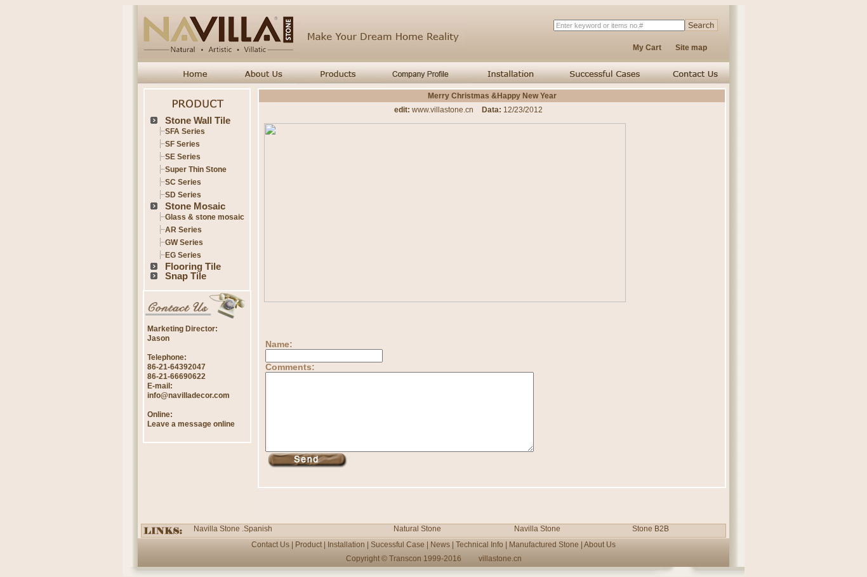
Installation (346, 544)
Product (308, 544)
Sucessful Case (398, 544)
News (440, 544)
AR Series (183, 229)
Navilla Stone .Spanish (233, 528)
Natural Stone (417, 528)
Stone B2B (650, 528)
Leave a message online (191, 424)
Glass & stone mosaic (204, 217)
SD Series (183, 194)
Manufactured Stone (544, 544)
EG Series (183, 255)
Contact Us (270, 544)
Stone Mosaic (195, 206)
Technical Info (479, 544)
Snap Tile (185, 275)
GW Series (184, 242)
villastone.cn (500, 558)
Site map (691, 47)
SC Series (183, 182)
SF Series (182, 144)
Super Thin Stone (196, 169)
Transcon (405, 558)
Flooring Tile (193, 266)
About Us (600, 544)
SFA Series (185, 131)
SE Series (183, 156)
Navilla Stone (537, 528)
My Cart (647, 47)
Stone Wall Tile (197, 120)
